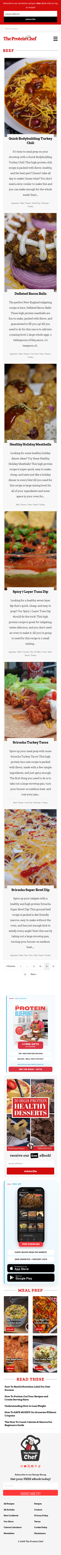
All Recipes (9, 1503)
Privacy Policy (41, 1515)
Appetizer (15, 203)
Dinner (28, 203)
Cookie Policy (40, 1527)
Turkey (30, 206)
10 (40, 966)
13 (25, 974)
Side (49, 652)
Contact (38, 1509)
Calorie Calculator (13, 1527)
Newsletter (9, 1533)
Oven (42, 354)
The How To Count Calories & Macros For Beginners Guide (28, 1423)
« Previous (10, 966)
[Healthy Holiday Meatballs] (30, 435)
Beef (22, 203)
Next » (33, 974)
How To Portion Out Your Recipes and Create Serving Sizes (26, 1398)
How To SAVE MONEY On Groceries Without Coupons (30, 1414)
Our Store (8, 1521)
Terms (37, 1521)
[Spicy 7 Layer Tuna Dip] (30, 585)
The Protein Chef (34, 1541)
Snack (47, 354)
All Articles (9, 1509)
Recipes (38, 1503)
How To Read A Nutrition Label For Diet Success (27, 1388)
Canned (26, 652)
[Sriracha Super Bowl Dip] (30, 884)
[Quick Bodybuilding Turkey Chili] (30, 133)
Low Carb (34, 354)
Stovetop (45, 203)
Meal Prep (36, 203)
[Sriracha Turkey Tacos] (30, 733)
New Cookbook (11, 1515)
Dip (31, 652)
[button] (30, 19)
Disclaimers (40, 1533)
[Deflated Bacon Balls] (30, 287)
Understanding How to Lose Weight (25, 1406)
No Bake (37, 652)
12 (53, 966)
